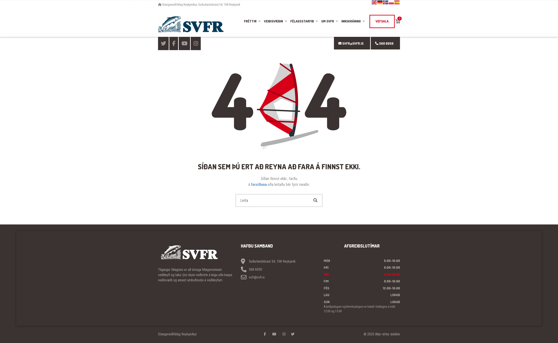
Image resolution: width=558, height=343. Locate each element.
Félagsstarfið (302, 21)
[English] (374, 2)
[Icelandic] (386, 2)
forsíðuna (259, 184)
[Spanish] (397, 2)
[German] (380, 2)
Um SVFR (327, 21)
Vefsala (382, 21)
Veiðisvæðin (273, 21)
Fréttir (250, 21)
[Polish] (391, 2)
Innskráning (351, 21)
